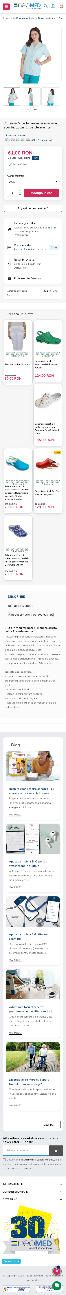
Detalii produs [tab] (21, 606)
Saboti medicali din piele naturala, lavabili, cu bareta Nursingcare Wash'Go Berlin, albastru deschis (17, 493)
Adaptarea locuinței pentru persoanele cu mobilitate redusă (30, 1009)
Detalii (54, 247)
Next (35, 109)
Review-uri (42, 615)
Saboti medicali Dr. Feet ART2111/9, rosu (48, 493)
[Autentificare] (53, 6)
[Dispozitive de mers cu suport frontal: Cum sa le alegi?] (33, 1056)
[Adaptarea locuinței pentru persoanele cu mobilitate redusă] (33, 984)
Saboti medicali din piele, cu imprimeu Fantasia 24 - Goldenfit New (47, 428)
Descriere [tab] (16, 596)
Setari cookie (11, 1261)
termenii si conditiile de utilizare (42, 1159)
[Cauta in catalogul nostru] (45, 6)
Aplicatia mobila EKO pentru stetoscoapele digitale (28, 864)
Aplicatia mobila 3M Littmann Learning (29, 936)
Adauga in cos (41, 193)
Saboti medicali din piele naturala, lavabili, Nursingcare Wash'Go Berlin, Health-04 (17, 560)
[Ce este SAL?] (16, 1288)
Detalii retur (20, 268)
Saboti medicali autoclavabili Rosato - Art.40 (46, 364)
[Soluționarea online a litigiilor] (49, 1288)
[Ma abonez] (56, 1150)
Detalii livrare (21, 235)
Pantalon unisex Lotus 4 (17, 364)
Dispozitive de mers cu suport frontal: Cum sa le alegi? (29, 1082)
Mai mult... (15, 814)
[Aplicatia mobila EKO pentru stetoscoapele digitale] (33, 838)
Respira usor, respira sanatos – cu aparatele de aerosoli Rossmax (31, 791)
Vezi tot (49, 1125)
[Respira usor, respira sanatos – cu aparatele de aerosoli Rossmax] (33, 766)
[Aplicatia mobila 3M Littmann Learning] (33, 911)
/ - (41, 140)
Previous (28, 109)
